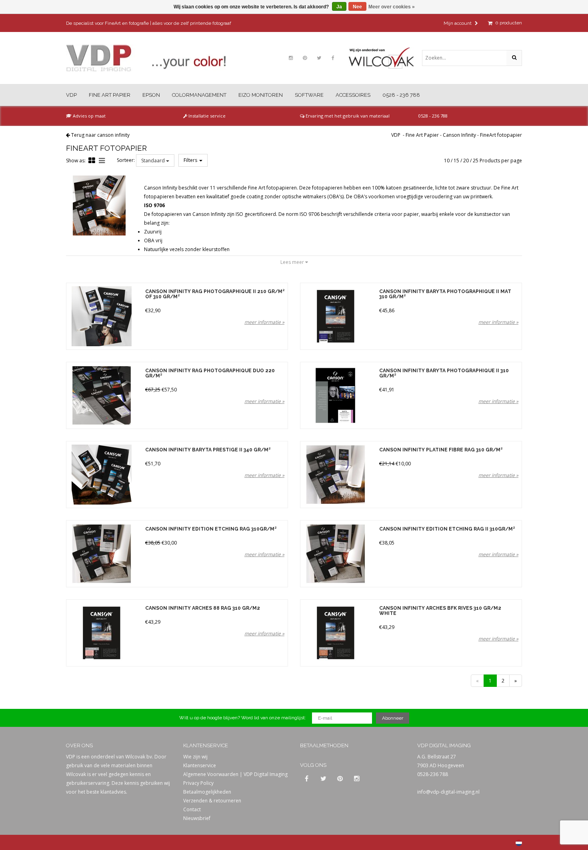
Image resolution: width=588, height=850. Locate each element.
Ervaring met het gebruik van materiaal (347, 116)
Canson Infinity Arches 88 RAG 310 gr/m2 (202, 608)
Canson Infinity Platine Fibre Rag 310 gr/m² (440, 450)
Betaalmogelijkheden (207, 791)
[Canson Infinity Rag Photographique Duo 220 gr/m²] (101, 395)
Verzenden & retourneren (212, 800)
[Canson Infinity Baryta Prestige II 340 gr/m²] (101, 475)
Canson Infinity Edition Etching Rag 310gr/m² (210, 529)
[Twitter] (318, 58)
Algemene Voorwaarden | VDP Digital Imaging (235, 774)
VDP (71, 95)
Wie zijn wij (195, 756)
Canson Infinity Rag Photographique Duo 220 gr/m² (210, 373)
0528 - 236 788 (401, 95)
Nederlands (519, 843)
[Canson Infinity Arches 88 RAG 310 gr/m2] (101, 633)
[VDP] (146, 58)
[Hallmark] (385, 58)
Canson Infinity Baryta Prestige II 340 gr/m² (207, 450)
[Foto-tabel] (91, 160)
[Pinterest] (304, 58)
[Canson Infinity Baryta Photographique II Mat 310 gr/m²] (335, 316)
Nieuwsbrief (196, 818)
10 (447, 160)
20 (466, 160)
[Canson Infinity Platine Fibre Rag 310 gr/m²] (335, 475)
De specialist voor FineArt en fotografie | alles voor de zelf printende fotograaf (148, 23)
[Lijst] (102, 160)
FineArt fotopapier (501, 135)
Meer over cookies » (391, 7)
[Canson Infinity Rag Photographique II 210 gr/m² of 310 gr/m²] (101, 316)
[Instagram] (290, 58)
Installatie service (206, 116)
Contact (192, 809)
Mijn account (458, 23)
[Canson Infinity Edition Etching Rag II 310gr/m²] (335, 554)
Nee (357, 7)
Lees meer (292, 262)
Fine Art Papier (109, 95)
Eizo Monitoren (260, 95)
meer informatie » (264, 322)
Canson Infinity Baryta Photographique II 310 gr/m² (444, 373)
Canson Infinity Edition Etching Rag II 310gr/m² (447, 529)
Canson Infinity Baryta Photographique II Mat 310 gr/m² (445, 294)
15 (456, 160)
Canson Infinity (459, 135)
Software (309, 95)
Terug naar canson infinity (100, 135)
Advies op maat (89, 116)
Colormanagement (199, 95)
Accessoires (353, 95)
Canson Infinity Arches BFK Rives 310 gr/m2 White (440, 611)
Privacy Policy (198, 783)
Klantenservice (199, 765)
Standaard (153, 160)
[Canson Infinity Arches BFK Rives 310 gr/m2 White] (335, 633)
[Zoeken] (514, 58)
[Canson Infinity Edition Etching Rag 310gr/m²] (101, 554)
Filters (191, 160)
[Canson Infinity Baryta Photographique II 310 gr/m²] (335, 395)
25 (475, 160)
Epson (151, 95)
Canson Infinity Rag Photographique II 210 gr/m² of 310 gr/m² (214, 294)
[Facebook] (332, 58)
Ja (339, 7)
